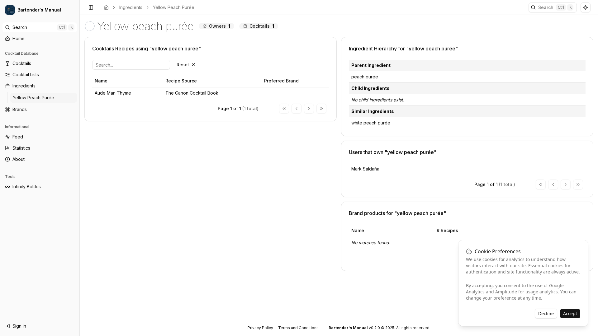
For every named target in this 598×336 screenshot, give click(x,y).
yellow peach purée (173, 7)
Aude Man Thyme (113, 93)
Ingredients (130, 7)
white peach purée (370, 122)
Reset (183, 64)
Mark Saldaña (365, 168)
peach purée (364, 76)
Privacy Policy (260, 327)
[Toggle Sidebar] (79, 168)
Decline (546, 313)
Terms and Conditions (298, 327)
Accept (570, 313)
